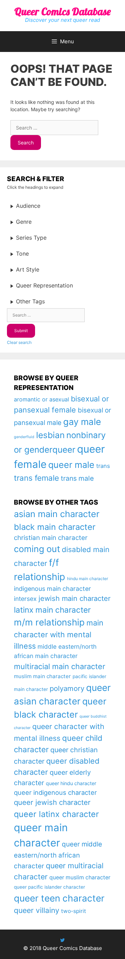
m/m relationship (49, 622)
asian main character (56, 513)
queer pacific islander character (49, 887)
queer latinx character (56, 814)
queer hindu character (71, 783)
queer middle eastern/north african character (58, 855)
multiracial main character (59, 666)
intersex (25, 598)
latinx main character (52, 609)
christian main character (51, 538)
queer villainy (36, 910)
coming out (37, 549)
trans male (77, 478)
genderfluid (24, 437)
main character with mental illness (58, 634)
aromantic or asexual (41, 399)
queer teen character (59, 898)
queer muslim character (79, 877)
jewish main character (74, 598)
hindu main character (87, 578)
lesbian (50, 435)
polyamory (67, 688)
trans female (36, 477)
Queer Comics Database (62, 11)
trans (103, 465)
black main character (54, 527)
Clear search (19, 342)
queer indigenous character (55, 792)
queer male (71, 464)
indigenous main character (52, 588)
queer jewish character (52, 802)
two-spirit (73, 911)
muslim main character (42, 676)
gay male (82, 421)
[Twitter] (62, 940)
